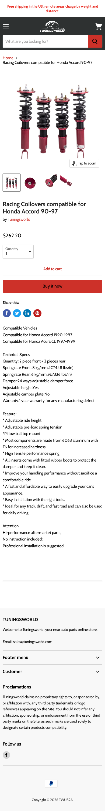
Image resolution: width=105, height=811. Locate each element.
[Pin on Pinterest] (37, 313)
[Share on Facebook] (7, 313)
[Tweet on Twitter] (17, 313)
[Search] (95, 41)
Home (8, 58)
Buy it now (52, 286)
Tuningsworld (19, 219)
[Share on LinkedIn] (27, 313)
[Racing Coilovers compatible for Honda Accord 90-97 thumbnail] (11, 182)
